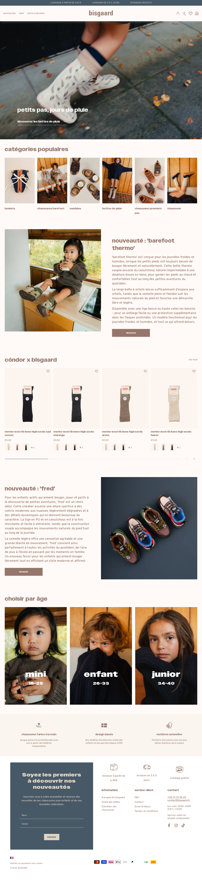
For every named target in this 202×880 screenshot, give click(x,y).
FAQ (137, 797)
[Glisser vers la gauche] (186, 459)
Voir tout (193, 359)
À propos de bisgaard (113, 797)
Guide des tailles (111, 802)
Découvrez (131, 333)
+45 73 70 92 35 (176, 797)
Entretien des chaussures (109, 808)
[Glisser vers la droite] (193, 459)
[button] (184, 13)
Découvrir (23, 572)
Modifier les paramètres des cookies (26, 863)
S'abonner (51, 837)
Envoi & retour (143, 806)
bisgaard (22, 868)
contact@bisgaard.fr (178, 800)
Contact (139, 802)
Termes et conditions (146, 811)
